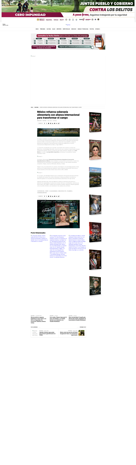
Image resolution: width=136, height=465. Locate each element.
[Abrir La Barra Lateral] (131, 12)
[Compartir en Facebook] (45, 123)
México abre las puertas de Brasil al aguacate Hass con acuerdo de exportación (69, 333)
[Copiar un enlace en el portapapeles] (59, 123)
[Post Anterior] (35, 333)
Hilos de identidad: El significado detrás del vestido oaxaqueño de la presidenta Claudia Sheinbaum (77, 318)
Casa (32, 107)
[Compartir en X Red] (47, 123)
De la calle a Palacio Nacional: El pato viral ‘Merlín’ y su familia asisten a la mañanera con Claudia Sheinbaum (58, 319)
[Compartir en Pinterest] (51, 123)
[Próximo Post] (81, 333)
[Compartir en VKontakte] (57, 123)
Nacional (36, 107)
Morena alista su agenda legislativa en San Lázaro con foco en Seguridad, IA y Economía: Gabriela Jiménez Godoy (38, 320)
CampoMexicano (41, 191)
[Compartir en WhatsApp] (49, 123)
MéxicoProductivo (62, 191)
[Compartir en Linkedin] (53, 123)
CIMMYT (47, 191)
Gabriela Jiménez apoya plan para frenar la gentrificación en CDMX (47, 333)
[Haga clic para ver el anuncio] (68, 11)
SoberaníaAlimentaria (42, 192)
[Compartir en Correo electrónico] (55, 123)
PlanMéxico (70, 191)
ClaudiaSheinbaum (53, 191)
